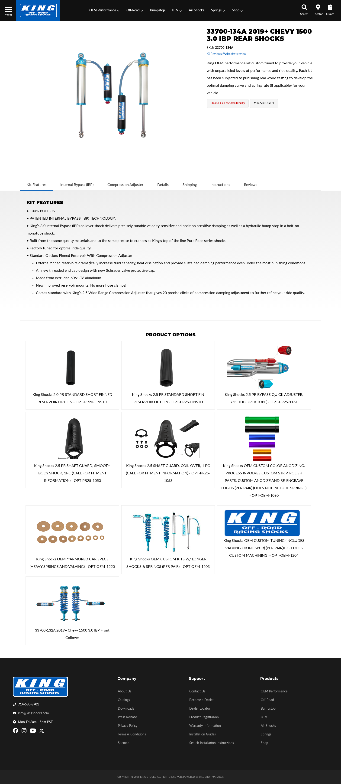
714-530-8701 (28, 704)
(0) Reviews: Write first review (226, 54)
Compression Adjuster (125, 185)
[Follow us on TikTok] (46, 731)
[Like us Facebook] (16, 731)
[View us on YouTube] (33, 731)
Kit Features (36, 185)
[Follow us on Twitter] (41, 731)
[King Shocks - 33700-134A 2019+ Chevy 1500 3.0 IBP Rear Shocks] (112, 95)
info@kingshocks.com (33, 713)
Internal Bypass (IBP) (76, 185)
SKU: (210, 48)
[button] (104, 10)
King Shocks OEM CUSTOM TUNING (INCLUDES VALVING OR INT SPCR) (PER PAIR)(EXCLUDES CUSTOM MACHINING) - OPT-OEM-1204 (263, 548)
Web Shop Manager (211, 777)
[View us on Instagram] (25, 731)
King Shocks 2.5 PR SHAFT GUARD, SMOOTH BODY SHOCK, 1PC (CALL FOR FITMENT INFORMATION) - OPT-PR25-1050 (72, 473)
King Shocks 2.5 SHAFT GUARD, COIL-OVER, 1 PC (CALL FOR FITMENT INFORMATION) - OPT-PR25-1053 (168, 473)
